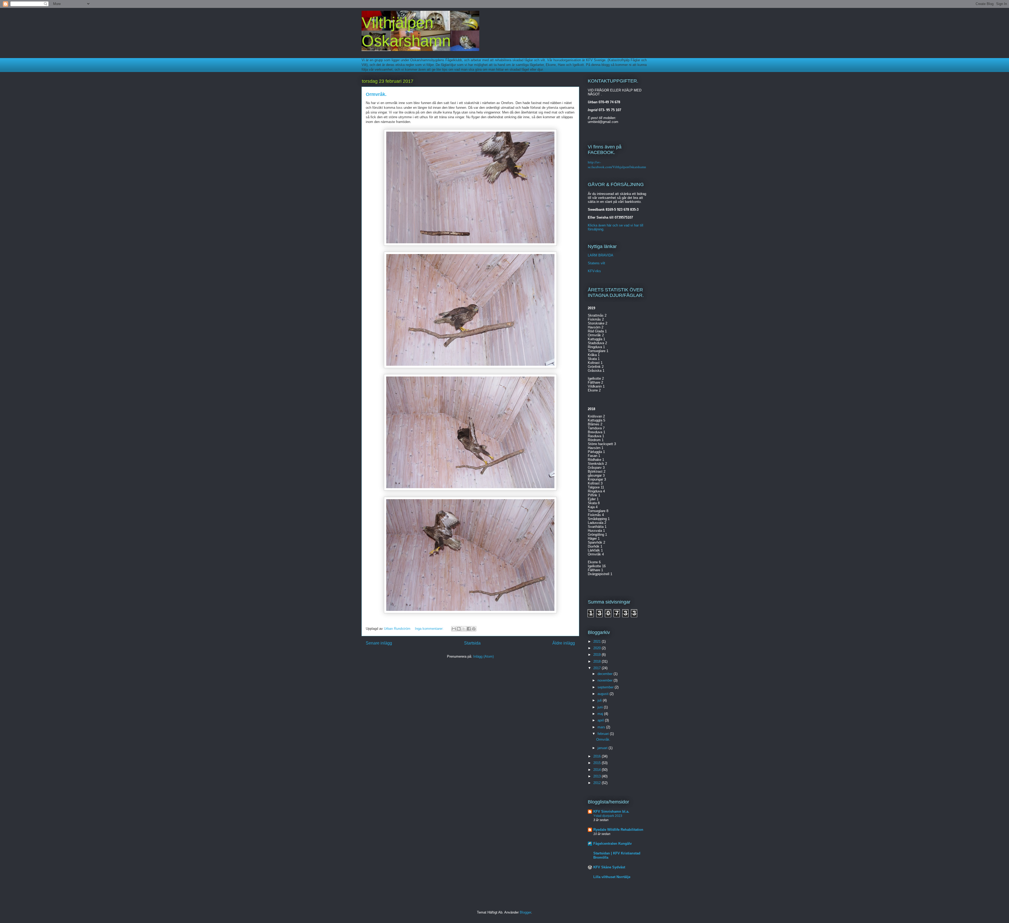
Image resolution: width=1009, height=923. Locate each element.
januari (603, 748)
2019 (597, 655)
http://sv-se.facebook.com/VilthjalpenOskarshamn (617, 164)
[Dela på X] (463, 628)
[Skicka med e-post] (453, 628)
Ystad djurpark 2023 (607, 816)
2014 (597, 770)
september (606, 687)
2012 (597, 783)
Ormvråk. (376, 94)
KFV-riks (594, 271)
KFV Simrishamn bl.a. (611, 811)
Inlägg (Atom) (483, 656)
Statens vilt (596, 263)
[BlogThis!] (458, 628)
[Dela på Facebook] (468, 628)
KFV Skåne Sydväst (609, 867)
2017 (597, 668)
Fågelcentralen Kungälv (612, 843)
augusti (604, 694)
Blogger (525, 912)
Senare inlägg (379, 643)
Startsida (472, 643)
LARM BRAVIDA (600, 255)
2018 (597, 661)
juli (600, 700)
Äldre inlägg (563, 643)
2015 (597, 763)
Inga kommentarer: (430, 629)
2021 (597, 641)
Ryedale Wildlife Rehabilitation (618, 830)
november (606, 680)
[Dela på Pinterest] (473, 628)
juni (601, 707)
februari (604, 734)
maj (601, 714)
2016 (597, 756)
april (601, 720)
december (606, 674)
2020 (597, 648)
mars (602, 727)
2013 (597, 776)
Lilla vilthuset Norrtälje (611, 877)
